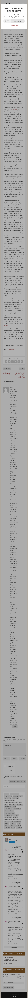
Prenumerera (18, 21)
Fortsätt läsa (14, 25)
